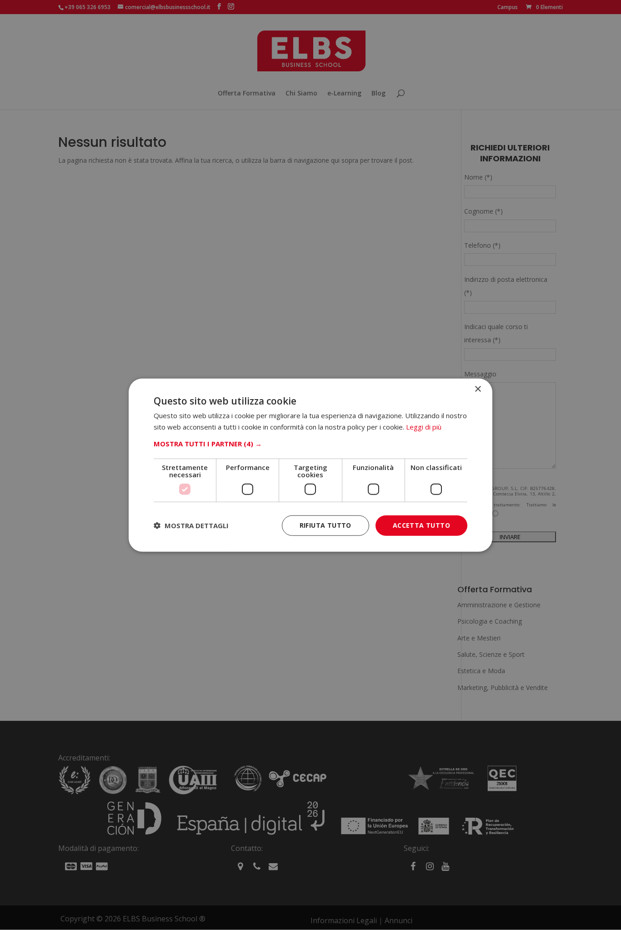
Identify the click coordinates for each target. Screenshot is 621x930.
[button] (310, 444)
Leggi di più (423, 426)
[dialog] (310, 465)
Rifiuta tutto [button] (325, 525)
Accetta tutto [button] (421, 525)
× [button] (477, 389)
